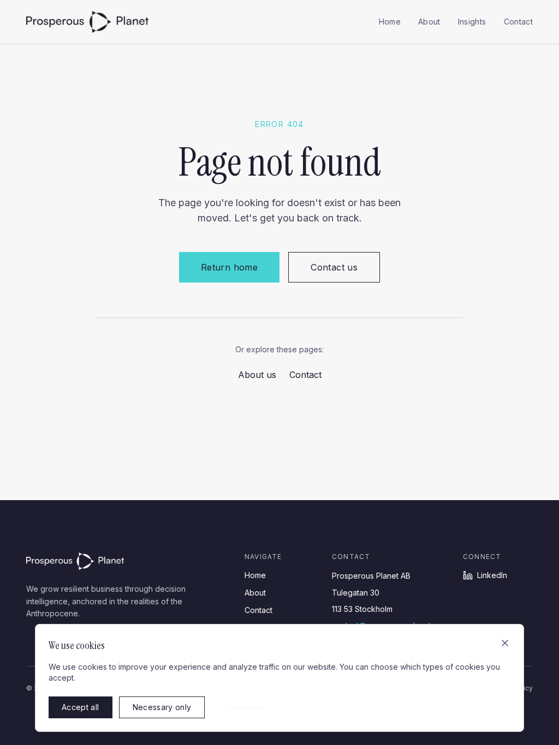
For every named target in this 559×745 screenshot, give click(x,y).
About (429, 21)
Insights (472, 21)
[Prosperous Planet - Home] (87, 22)
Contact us (334, 267)
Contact (518, 21)
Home (390, 21)
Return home (229, 267)
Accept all (80, 707)
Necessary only (162, 707)
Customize (244, 707)
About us (257, 374)
